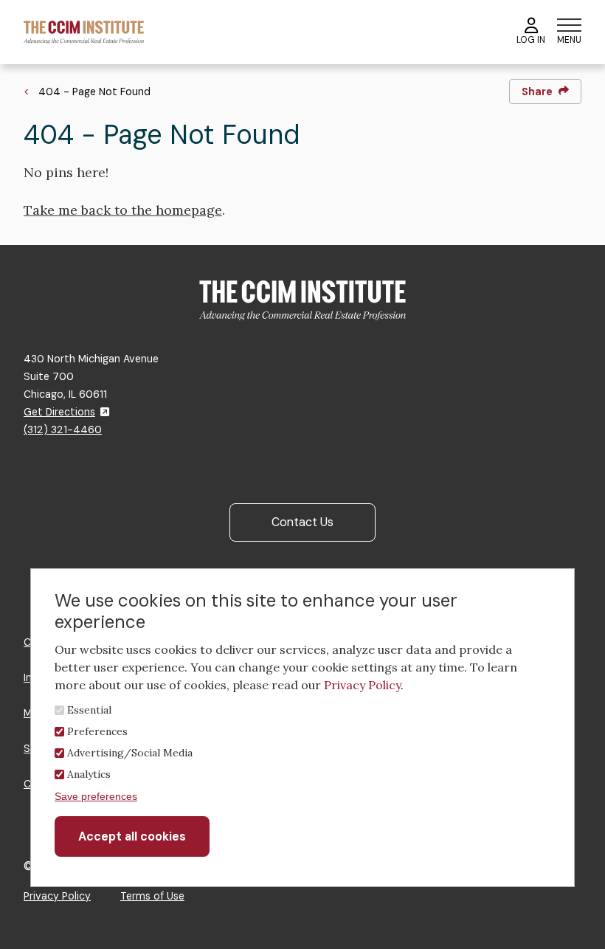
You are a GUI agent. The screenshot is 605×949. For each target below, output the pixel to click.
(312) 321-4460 (63, 429)
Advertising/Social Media (130, 752)
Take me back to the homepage (123, 209)
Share (537, 91)
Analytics (89, 774)
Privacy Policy (57, 896)
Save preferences (96, 796)
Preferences (97, 731)
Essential (89, 710)
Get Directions (59, 411)
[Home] (84, 31)
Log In (530, 40)
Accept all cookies (132, 836)
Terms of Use (152, 896)
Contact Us (302, 522)
